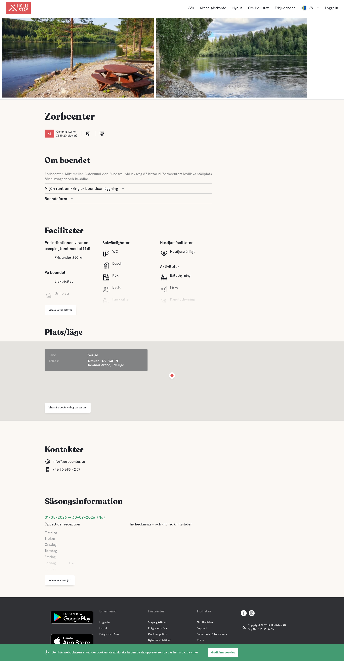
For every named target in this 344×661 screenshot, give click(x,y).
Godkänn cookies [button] (223, 652)
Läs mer (192, 652)
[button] (172, 376)
